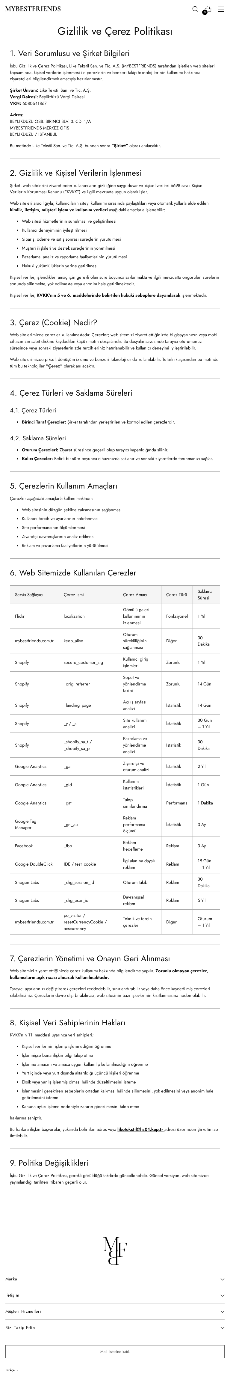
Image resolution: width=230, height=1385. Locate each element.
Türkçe (10, 1370)
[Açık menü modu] (221, 9)
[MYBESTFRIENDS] (32, 8)
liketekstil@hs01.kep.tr (140, 1129)
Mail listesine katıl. (115, 1351)
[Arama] (195, 9)
